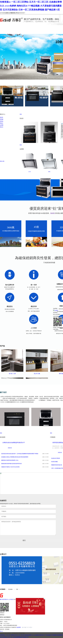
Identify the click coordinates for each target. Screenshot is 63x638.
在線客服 (55, 308)
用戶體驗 (25, 599)
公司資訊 (35, 26)
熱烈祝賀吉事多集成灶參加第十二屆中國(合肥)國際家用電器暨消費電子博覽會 (19, 453)
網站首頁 (2, 26)
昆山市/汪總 (37, 373)
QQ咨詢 (56, 310)
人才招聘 (29, 599)
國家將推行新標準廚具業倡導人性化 (9, 460)
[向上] (1, 631)
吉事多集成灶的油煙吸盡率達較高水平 (13, 442)
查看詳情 (10, 447)
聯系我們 (34, 599)
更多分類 (2, 161)
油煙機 (1, 125)
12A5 (29, 171)
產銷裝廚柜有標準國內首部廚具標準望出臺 (11, 463)
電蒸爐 (1, 119)
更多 (21, 114)
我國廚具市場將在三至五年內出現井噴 (10, 467)
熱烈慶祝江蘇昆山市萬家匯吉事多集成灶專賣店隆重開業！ (15, 457)
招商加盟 (20, 599)
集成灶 (1, 117)
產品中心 (24, 26)
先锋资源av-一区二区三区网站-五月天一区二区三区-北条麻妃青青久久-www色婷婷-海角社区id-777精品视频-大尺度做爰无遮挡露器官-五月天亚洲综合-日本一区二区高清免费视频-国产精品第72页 (31, 6)
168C (49, 171)
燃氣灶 (1, 123)
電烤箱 (1, 121)
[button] (2, 57)
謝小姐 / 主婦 (12, 373)
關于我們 (13, 26)
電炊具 (1, 127)
